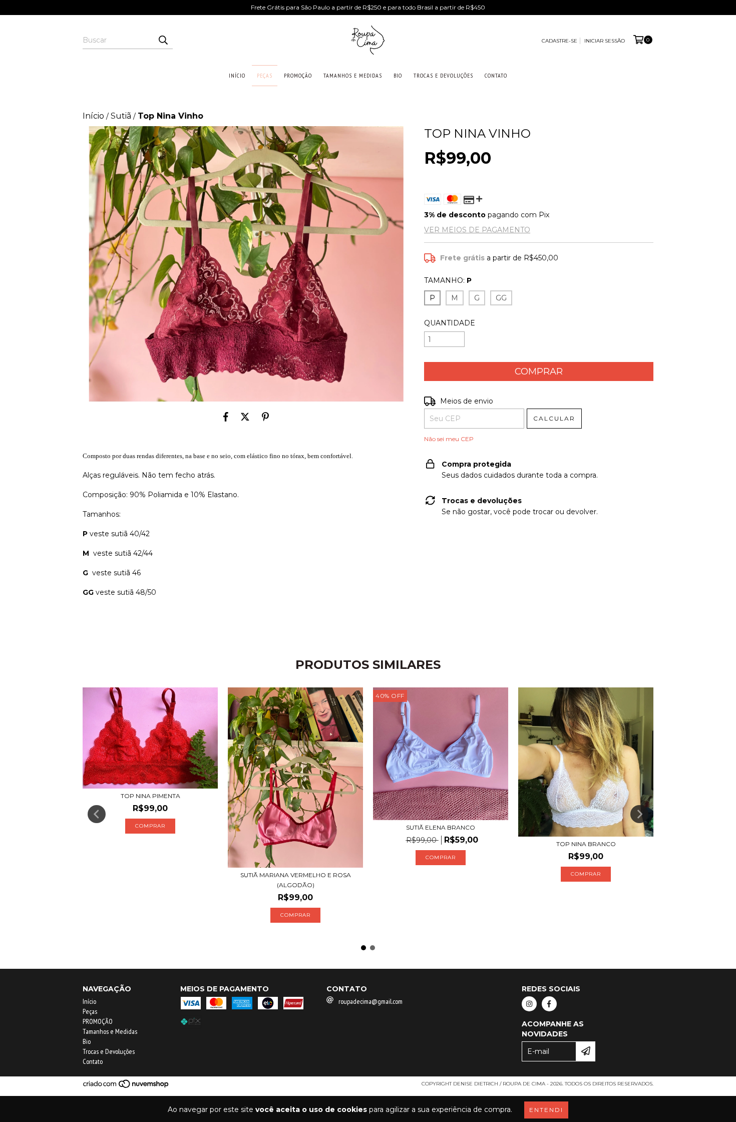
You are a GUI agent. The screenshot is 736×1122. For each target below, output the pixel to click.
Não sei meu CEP (449, 439)
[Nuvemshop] (126, 1086)
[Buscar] (163, 40)
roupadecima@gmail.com (370, 1001)
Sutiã (121, 116)
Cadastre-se (559, 41)
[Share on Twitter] (245, 417)
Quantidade (449, 322)
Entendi (546, 1109)
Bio (398, 75)
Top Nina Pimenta (150, 796)
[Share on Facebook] (225, 417)
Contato (496, 75)
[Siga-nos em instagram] (529, 1003)
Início (237, 75)
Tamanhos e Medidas (352, 75)
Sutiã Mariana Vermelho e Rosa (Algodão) (295, 880)
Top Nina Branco (586, 844)
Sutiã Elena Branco (440, 827)
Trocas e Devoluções (443, 75)
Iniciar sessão (604, 41)
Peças (264, 75)
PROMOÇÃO (298, 75)
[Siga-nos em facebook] (549, 1003)
